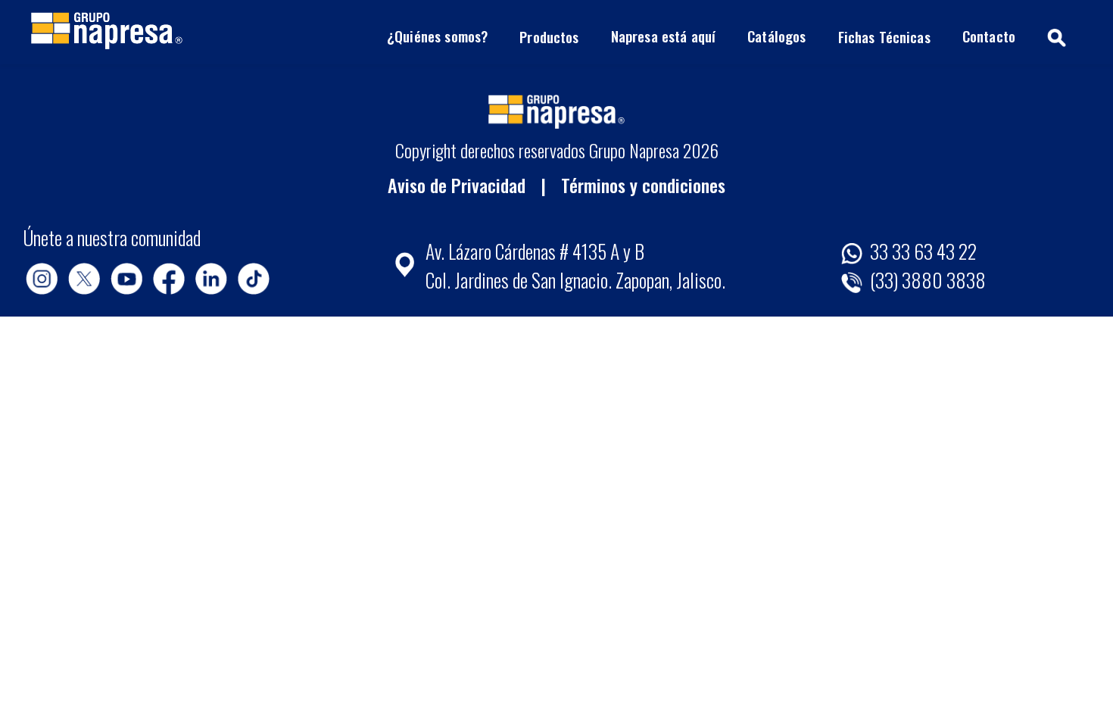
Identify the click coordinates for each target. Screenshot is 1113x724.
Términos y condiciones (643, 184)
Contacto (988, 36)
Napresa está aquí (663, 36)
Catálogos (776, 36)
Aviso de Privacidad (456, 184)
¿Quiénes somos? (437, 36)
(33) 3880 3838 (926, 279)
